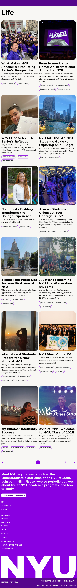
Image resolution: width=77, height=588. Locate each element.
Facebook (5, 522)
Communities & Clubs (47, 90)
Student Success (68, 585)
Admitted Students (46, 86)
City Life (43, 158)
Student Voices (23, 83)
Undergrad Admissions (51, 581)
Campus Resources (62, 86)
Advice (4, 509)
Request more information (13, 495)
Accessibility (7, 549)
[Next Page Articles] (74, 462)
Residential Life (7, 380)
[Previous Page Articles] (2, 462)
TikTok (4, 530)
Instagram (5, 515)
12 (65, 462)
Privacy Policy (7, 541)
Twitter (4, 519)
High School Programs (47, 585)
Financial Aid (70, 581)
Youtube (5, 526)
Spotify (4, 533)
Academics (6, 506)
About (4, 538)
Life (3, 502)
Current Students (8, 83)
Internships (60, 371)
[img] (19, 40)
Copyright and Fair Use (11, 545)
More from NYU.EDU (9, 582)
